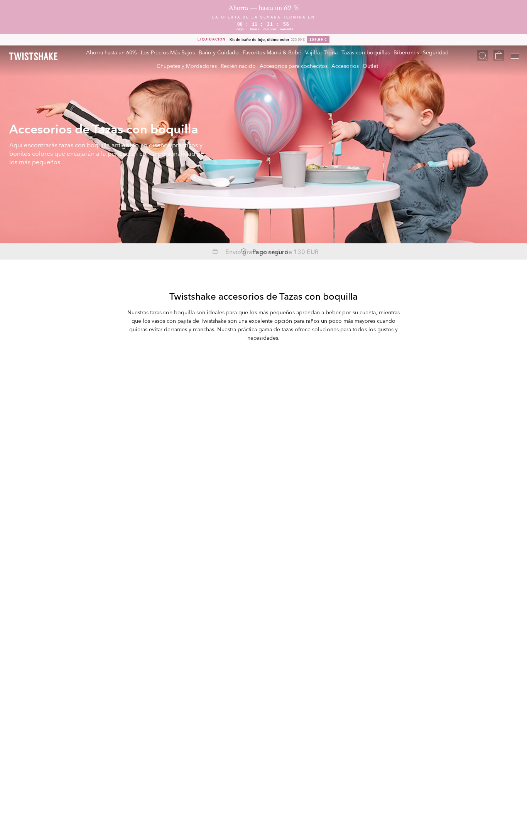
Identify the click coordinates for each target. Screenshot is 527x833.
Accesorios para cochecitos (294, 65)
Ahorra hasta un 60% (111, 52)
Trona (331, 52)
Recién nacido (238, 65)
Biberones (406, 52)
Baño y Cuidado (219, 52)
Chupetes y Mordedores (187, 65)
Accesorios (345, 65)
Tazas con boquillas (365, 52)
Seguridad (436, 52)
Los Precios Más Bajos (168, 52)
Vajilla (312, 52)
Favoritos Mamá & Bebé (272, 52)
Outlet (370, 65)
